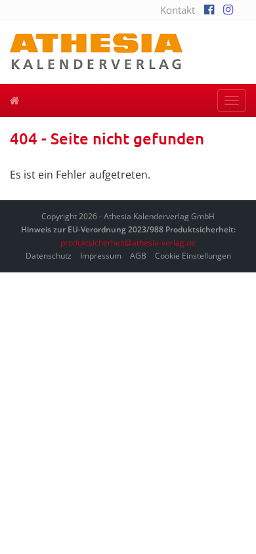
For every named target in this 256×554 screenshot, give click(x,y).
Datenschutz (49, 255)
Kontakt (177, 9)
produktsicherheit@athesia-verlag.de (128, 242)
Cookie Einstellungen (193, 255)
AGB (138, 255)
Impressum (100, 255)
